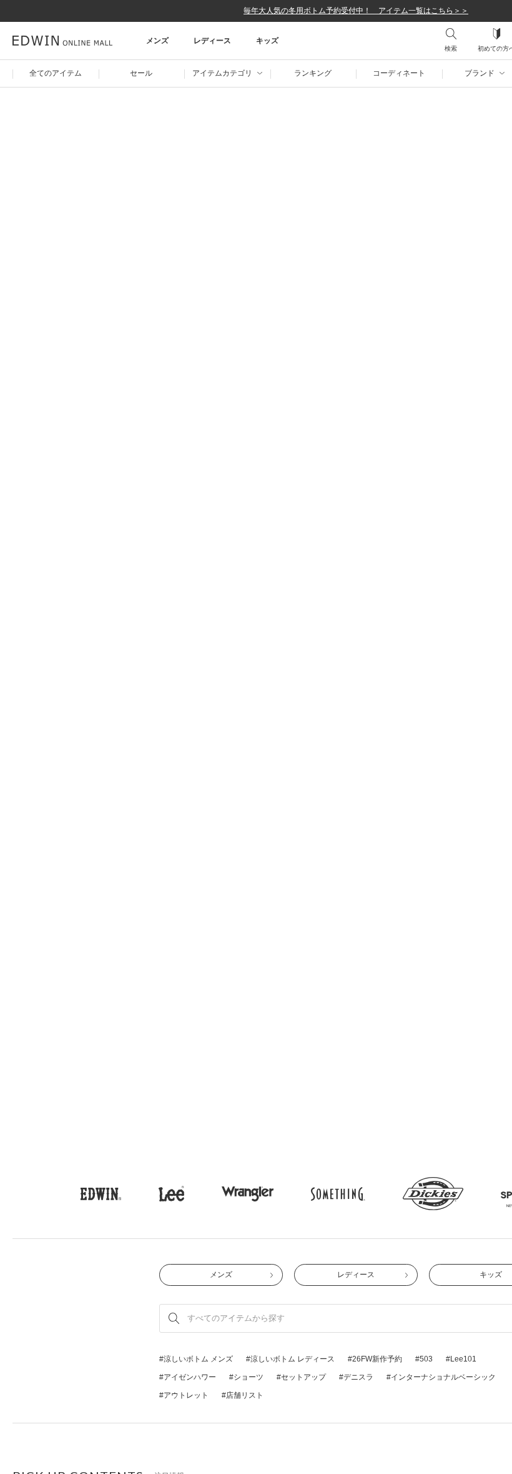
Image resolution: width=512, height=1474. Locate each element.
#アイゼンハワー (187, 607)
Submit (174, 548)
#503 (424, 588)
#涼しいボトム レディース (290, 588)
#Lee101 (461, 588)
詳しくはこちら (72, 1345)
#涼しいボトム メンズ (196, 588)
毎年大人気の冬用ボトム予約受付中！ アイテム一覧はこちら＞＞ (356, 10)
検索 (451, 48)
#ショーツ (246, 607)
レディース (356, 504)
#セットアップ (301, 607)
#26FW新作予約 (375, 588)
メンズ (221, 504)
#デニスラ (356, 607)
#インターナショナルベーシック (441, 607)
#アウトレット (184, 625)
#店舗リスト (242, 625)
